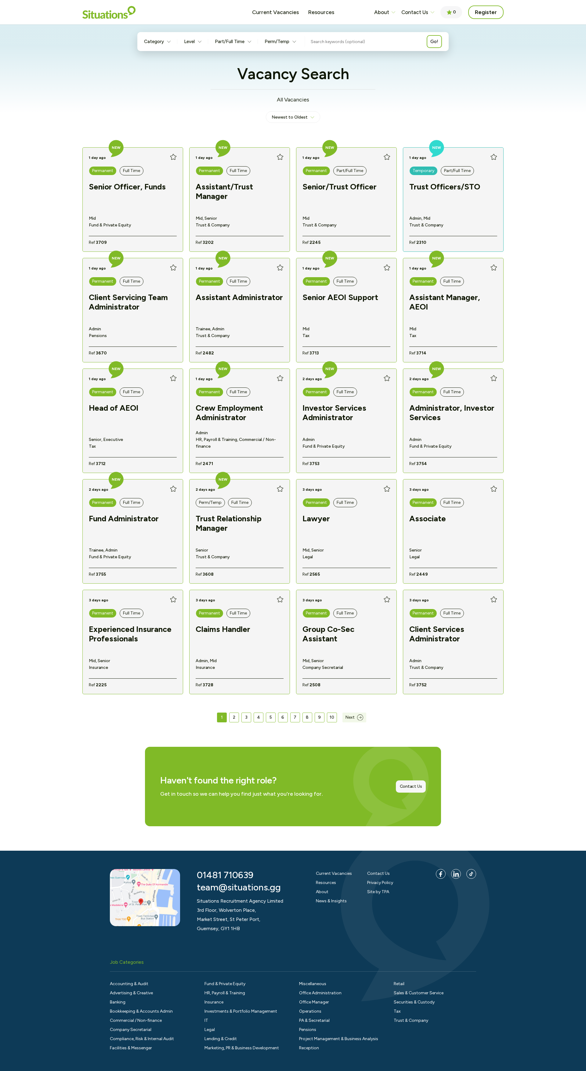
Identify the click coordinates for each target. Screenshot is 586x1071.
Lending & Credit (220, 1038)
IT (206, 1020)
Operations (310, 1011)
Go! (434, 41)
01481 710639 (225, 875)
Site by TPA (378, 891)
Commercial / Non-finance (136, 1020)
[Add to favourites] (173, 157)
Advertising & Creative (131, 993)
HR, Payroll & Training (224, 993)
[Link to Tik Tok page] (471, 874)
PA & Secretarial (314, 1020)
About (381, 12)
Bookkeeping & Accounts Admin (141, 1011)
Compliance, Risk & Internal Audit (142, 1038)
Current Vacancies (334, 873)
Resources (326, 882)
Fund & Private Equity (224, 983)
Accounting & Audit (129, 983)
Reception (309, 1048)
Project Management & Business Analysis (338, 1038)
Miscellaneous (312, 983)
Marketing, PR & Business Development (241, 1048)
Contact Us (414, 12)
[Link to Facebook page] (441, 874)
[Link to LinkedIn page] (456, 874)
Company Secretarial (130, 1029)
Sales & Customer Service (418, 993)
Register (486, 12)
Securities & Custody (414, 1002)
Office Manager (314, 1002)
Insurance (213, 1002)
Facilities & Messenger (131, 1048)
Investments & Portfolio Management (240, 1011)
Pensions (307, 1029)
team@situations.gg (239, 887)
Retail (399, 983)
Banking (117, 1002)
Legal (209, 1029)
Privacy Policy (380, 882)
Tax (397, 1011)
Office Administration (320, 993)
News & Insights (331, 901)
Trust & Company (411, 1020)
